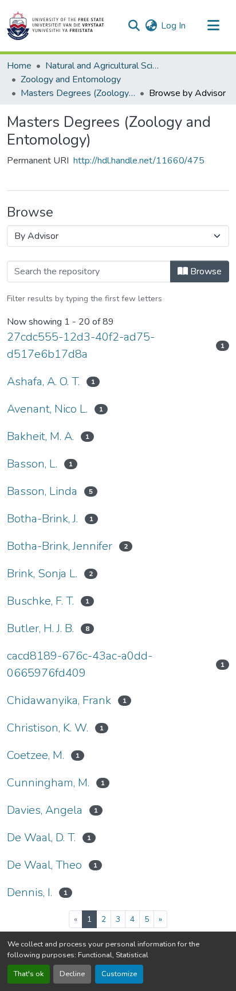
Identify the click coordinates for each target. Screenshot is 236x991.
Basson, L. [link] (32, 463)
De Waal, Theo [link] (44, 865)
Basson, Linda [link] (42, 491)
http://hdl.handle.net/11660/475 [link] (138, 160)
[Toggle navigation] (213, 26)
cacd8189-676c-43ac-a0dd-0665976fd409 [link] (79, 664)
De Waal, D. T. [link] (41, 837)
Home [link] (19, 65)
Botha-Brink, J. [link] (42, 518)
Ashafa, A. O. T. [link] (43, 381)
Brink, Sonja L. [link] (42, 573)
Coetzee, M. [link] (35, 755)
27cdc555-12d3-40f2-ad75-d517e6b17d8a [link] (81, 345)
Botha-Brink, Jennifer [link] (59, 546)
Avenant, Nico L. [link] (47, 409)
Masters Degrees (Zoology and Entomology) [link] (78, 93)
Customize (119, 974)
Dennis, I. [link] (29, 892)
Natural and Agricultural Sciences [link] (102, 65)
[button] (55, 25)
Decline (72, 974)
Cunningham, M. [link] (48, 782)
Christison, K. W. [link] (47, 728)
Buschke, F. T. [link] (40, 601)
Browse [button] (205, 271)
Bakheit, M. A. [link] (40, 436)
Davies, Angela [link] (44, 810)
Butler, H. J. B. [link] (40, 628)
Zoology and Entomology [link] (71, 79)
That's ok (29, 974)
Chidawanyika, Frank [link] (59, 700)
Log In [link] (173, 25)
